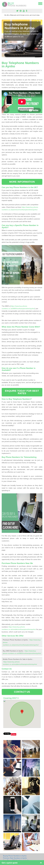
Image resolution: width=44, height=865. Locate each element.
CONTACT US (22, 691)
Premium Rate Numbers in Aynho (15, 858)
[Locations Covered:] (2, 3)
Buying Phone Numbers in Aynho (15, 856)
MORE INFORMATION (22, 181)
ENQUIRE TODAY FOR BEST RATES (22, 392)
